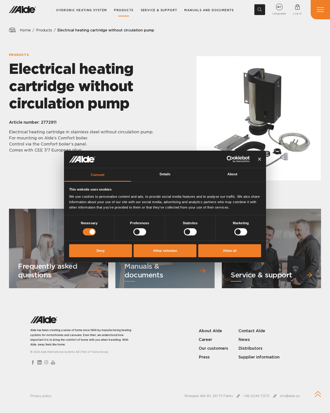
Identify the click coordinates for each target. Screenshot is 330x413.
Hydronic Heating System (81, 10)
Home (25, 30)
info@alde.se (290, 396)
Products (123, 10)
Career (205, 339)
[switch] (139, 231)
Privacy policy (40, 396)
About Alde (210, 330)
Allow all (229, 251)
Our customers (213, 348)
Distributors (250, 348)
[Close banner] (259, 159)
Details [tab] (165, 174)
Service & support (159, 10)
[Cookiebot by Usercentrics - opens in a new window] (230, 159)
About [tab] (232, 174)
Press (204, 357)
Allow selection (165, 251)
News (244, 339)
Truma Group (99, 352)
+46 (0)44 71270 (256, 396)
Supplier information (258, 357)
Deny (101, 251)
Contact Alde (251, 330)
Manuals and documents (209, 10)
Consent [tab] (97, 175)
